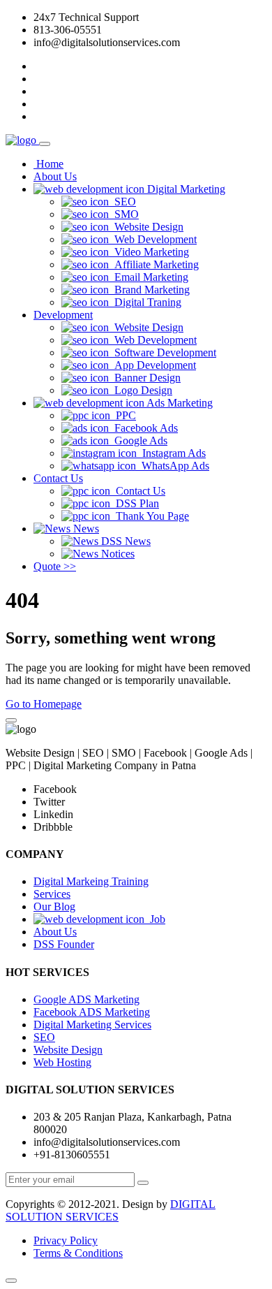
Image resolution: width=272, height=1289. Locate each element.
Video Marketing (149, 252)
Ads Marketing (178, 403)
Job (154, 919)
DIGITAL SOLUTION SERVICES (111, 1210)
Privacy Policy (65, 1240)
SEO (122, 201)
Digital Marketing (184, 189)
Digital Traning (145, 302)
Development (63, 315)
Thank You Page (149, 516)
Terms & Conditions (78, 1253)
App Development (152, 365)
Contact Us (58, 478)
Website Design (146, 227)
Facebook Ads (143, 428)
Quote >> (54, 566)
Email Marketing (148, 277)
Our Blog (54, 906)
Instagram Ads (171, 453)
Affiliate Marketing (154, 264)
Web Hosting (62, 1062)
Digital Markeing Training (91, 881)
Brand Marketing (149, 290)
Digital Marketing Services (92, 1025)
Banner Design (145, 378)
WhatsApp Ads (172, 466)
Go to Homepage (44, 704)
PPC (123, 415)
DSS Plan (134, 503)
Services (51, 894)
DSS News (124, 541)
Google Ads (138, 440)
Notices (116, 554)
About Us (55, 176)
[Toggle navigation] (44, 144)
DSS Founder (63, 944)
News (84, 528)
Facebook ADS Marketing (91, 1012)
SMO (124, 214)
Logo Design (140, 390)
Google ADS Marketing (86, 999)
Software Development (162, 352)
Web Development (153, 239)
